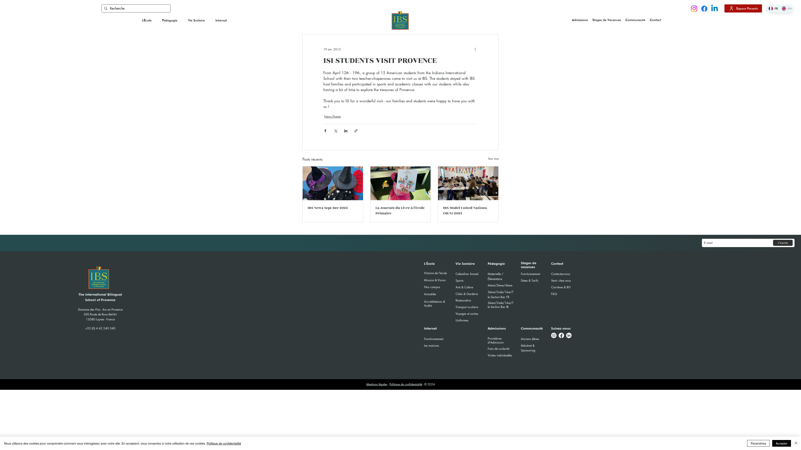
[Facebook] (704, 9)
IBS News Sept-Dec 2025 (328, 208)
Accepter (781, 443)
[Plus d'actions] (475, 49)
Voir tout (493, 159)
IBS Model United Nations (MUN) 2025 (465, 210)
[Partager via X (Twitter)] (336, 131)
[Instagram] (694, 9)
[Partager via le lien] (356, 131)
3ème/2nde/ (496, 303)
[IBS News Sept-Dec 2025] (333, 183)
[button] (146, 20)
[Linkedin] (714, 9)
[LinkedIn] (569, 335)
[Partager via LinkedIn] (346, 131)
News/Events (332, 117)
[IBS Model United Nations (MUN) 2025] (468, 183)
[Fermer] (795, 443)
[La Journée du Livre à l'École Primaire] (400, 183)
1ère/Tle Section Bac (501, 305)
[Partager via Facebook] (325, 131)
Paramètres (758, 443)
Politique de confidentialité (405, 384)
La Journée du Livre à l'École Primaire (399, 210)
